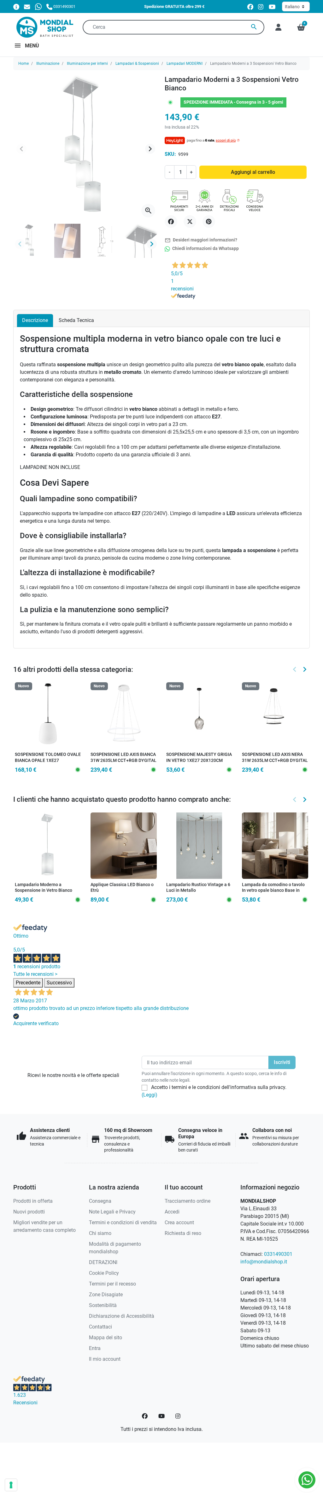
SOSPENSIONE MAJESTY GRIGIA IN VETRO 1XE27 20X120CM (199, 757)
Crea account (179, 1222)
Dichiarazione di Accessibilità (121, 1316)
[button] (301, 27)
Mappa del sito (105, 1338)
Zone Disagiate (106, 1295)
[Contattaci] (27, 6)
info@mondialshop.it (263, 1262)
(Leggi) (149, 1095)
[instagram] (261, 6)
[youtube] (272, 6)
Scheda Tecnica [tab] (76, 320)
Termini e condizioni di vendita (123, 1222)
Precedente (28, 983)
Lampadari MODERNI (185, 63)
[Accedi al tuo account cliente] (278, 27)
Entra (95, 1348)
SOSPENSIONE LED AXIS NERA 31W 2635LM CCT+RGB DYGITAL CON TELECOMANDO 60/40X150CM (275, 763)
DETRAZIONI (103, 1262)
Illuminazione (47, 63)
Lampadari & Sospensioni (137, 63)
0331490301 (278, 1254)
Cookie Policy (104, 1273)
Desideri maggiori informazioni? (201, 240)
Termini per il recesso (112, 1284)
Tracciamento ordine (187, 1201)
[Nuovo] (48, 715)
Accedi (172, 1212)
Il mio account (104, 1359)
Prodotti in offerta (33, 1201)
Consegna (100, 1201)
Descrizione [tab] (35, 320)
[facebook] (250, 6)
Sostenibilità (103, 1305)
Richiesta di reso (183, 1233)
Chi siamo (100, 1233)
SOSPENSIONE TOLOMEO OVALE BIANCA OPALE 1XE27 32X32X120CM (48, 760)
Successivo (59, 983)
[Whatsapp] (38, 6)
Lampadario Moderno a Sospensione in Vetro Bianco (43, 887)
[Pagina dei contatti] (16, 6)
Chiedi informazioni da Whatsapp (205, 248)
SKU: (170, 154)
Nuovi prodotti (29, 1212)
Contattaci (100, 1327)
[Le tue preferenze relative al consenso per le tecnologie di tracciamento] (11, 1485)
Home (23, 63)
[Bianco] (119, 890)
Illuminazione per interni (87, 63)
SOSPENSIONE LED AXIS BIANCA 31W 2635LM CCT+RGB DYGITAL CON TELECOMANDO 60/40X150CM (123, 763)
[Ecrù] (127, 890)
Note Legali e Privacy (112, 1212)
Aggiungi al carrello (253, 172)
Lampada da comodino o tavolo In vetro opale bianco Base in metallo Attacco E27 (273, 890)
